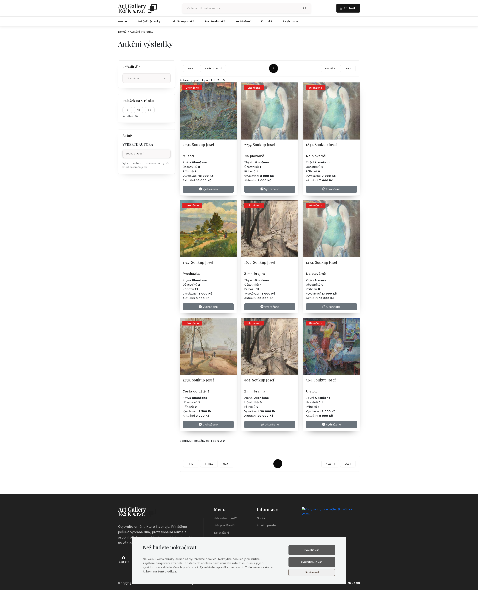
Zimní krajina (254, 274)
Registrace (290, 21)
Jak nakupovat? (182, 21)
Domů (122, 31)
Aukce (122, 21)
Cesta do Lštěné (196, 391)
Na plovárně (254, 156)
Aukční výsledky (148, 21)
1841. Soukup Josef (321, 144)
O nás (261, 518)
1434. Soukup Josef (321, 262)
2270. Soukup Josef (198, 144)
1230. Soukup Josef (198, 379)
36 (149, 109)
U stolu (312, 391)
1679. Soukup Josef (259, 262)
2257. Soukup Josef (259, 144)
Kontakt (266, 21)
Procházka (191, 274)
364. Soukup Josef (321, 379)
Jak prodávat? (214, 21)
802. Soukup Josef (259, 379)
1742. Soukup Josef (198, 262)
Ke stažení (243, 21)
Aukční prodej (267, 525)
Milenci (188, 156)
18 (138, 109)
